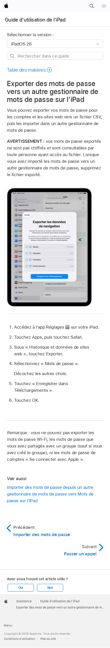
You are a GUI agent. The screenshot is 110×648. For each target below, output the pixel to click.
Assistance (24, 601)
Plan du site (48, 639)
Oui (20, 587)
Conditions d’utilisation (19, 639)
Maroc (8, 625)
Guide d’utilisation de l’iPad (35, 20)
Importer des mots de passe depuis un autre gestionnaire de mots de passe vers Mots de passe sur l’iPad (50, 494)
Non (50, 587)
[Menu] (104, 6)
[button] (91, 6)
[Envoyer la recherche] (12, 56)
